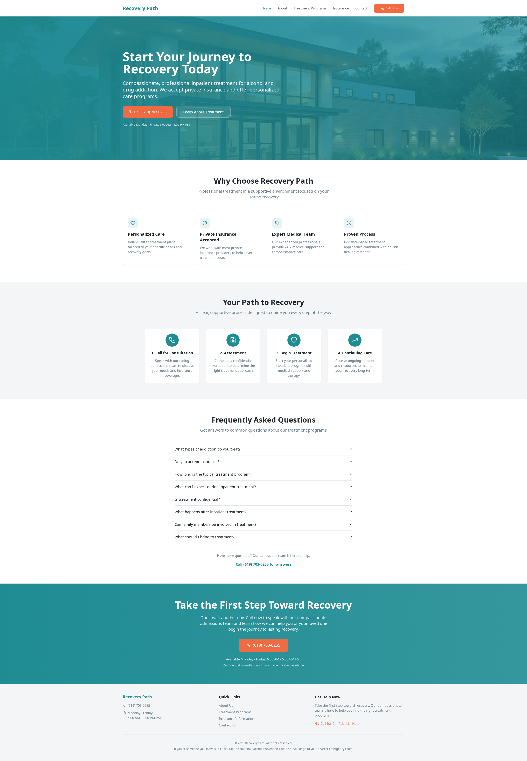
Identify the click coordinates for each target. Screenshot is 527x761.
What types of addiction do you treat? (207, 449)
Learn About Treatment (203, 111)
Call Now (392, 8)
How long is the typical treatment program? (213, 474)
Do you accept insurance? (197, 461)
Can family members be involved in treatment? (215, 524)
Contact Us (227, 725)
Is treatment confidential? (197, 499)
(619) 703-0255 (266, 645)
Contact (361, 8)
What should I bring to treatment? (204, 536)
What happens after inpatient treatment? (210, 511)
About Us (226, 705)
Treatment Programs (310, 8)
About (282, 8)
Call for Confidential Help (340, 723)
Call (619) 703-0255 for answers (263, 564)
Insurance (341, 8)
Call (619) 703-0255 (150, 111)
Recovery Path (140, 8)
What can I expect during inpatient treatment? (215, 486)
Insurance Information (236, 718)
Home (266, 8)
